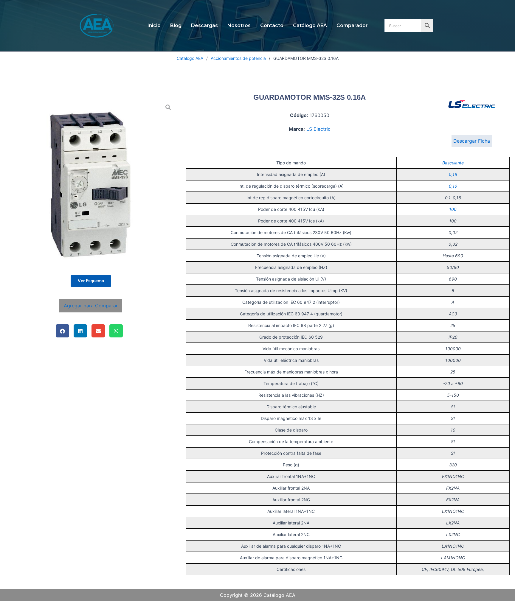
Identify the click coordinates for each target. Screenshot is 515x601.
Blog (176, 25)
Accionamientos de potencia (238, 58)
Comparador (352, 25)
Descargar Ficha (471, 141)
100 (453, 209)
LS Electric (318, 129)
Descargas (204, 25)
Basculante (453, 162)
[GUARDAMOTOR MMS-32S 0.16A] (91, 184)
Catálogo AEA (310, 25)
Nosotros (239, 25)
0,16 (453, 174)
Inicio (154, 25)
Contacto (271, 25)
